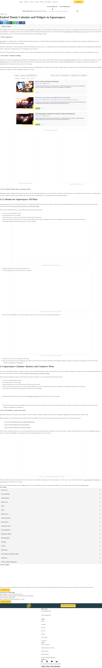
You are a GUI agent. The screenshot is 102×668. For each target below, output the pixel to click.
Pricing (42, 1)
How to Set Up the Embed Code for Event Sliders (17, 424)
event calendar (30, 29)
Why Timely (48, 1)
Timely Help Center (27, 11)
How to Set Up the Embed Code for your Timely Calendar (24, 206)
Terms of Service (45, 644)
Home (21, 1)
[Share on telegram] (17, 22)
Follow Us (43, 659)
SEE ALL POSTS (5, 601)
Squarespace (3, 41)
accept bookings (68, 31)
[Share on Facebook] (1, 22)
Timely (5, 29)
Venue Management (65, 6)
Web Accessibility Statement (48, 657)
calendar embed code (33, 396)
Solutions (26, 1)
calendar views (3, 61)
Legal (42, 642)
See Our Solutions (68, 605)
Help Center (25, 485)
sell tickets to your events (80, 31)
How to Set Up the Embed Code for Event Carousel (17, 427)
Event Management (52, 6)
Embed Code (3, 14)
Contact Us (55, 1)
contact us (50, 485)
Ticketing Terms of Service (48, 647)
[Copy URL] (20, 22)
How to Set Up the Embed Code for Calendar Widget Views (19, 422)
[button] (51, 26)
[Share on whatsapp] (14, 22)
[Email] (11, 22)
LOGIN (79, 1)
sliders (59, 414)
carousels (66, 414)
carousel (67, 61)
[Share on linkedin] (7, 22)
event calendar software (70, 59)
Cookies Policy (45, 654)
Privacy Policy (44, 651)
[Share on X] (4, 22)
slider (61, 61)
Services (32, 1)
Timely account (84, 485)
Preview (37, 1)
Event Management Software (40, 11)
